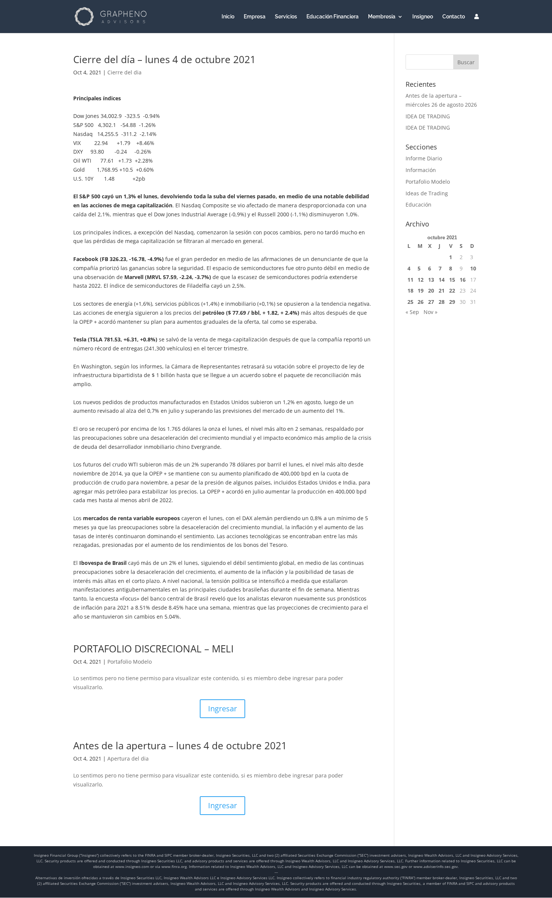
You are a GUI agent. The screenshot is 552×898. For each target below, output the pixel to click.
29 (452, 301)
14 (442, 279)
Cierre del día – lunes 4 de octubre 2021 (172, 59)
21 (442, 290)
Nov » (430, 311)
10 (473, 268)
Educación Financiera (332, 17)
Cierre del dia (124, 72)
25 (410, 301)
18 (410, 290)
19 (421, 290)
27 (431, 301)
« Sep (412, 311)
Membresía (381, 17)
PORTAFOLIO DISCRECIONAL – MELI (153, 648)
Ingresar (222, 708)
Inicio (228, 17)
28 (442, 301)
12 (421, 279)
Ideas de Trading (427, 193)
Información (421, 170)
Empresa (254, 17)
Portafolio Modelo (129, 661)
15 (452, 279)
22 (452, 290)
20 (431, 290)
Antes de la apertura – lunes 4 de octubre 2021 (180, 745)
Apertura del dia (128, 758)
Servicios (286, 17)
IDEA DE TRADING (428, 116)
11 (410, 279)
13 (431, 279)
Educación (418, 204)
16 (463, 279)
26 (421, 301)
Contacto (453, 17)
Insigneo (422, 17)
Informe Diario (424, 158)
